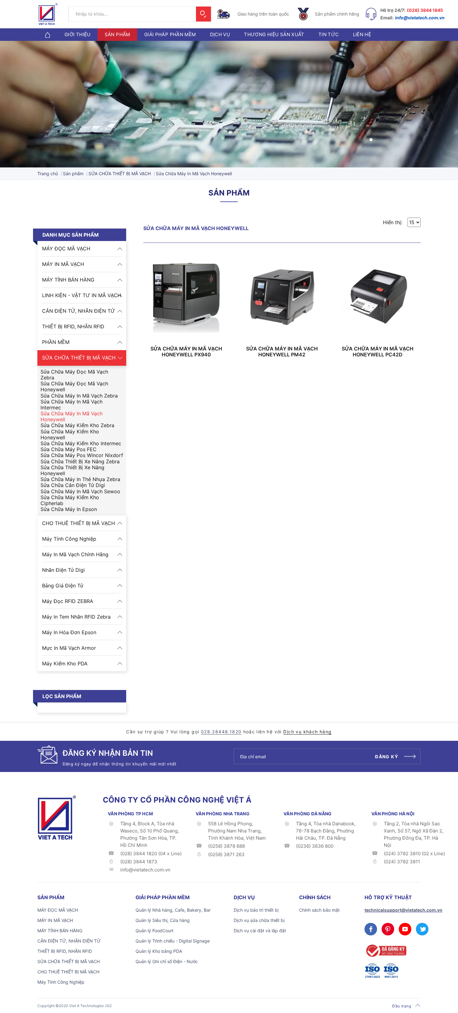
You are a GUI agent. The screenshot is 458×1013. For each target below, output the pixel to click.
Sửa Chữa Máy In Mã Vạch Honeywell (72, 416)
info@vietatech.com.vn (420, 17)
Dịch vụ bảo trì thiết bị (256, 910)
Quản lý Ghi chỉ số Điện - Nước (167, 961)
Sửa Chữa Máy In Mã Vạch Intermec (72, 405)
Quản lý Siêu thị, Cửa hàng (163, 920)
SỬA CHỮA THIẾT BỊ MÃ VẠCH (79, 358)
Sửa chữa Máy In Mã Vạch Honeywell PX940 (186, 352)
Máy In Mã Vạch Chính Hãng (75, 554)
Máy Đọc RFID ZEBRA (67, 601)
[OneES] (56, 817)
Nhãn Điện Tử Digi (63, 570)
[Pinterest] (388, 929)
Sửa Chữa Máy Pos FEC (69, 449)
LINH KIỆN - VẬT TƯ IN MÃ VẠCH (81, 295)
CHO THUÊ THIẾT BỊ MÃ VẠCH (78, 523)
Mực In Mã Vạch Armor (69, 648)
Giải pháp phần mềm (170, 34)
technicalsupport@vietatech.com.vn (403, 910)
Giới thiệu (77, 34)
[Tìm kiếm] (203, 14)
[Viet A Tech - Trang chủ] (48, 14)
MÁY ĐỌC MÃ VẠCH (66, 248)
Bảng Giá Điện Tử (62, 585)
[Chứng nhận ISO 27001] (372, 970)
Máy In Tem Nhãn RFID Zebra (76, 617)
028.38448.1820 (221, 731)
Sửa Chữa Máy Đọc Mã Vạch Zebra (74, 375)
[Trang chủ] (47, 34)
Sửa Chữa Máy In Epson (69, 509)
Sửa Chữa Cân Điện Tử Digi (73, 485)
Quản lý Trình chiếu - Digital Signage (173, 940)
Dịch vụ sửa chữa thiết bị (259, 920)
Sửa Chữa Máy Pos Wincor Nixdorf (82, 455)
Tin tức (328, 34)
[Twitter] (422, 929)
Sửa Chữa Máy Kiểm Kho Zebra (77, 425)
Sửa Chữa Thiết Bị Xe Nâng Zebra (80, 462)
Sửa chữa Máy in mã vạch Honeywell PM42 (282, 352)
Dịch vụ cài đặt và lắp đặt (260, 930)
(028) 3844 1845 (425, 10)
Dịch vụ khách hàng (307, 731)
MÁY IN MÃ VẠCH (63, 264)
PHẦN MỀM (55, 342)
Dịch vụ (220, 34)
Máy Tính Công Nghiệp (69, 539)
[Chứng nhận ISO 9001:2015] (391, 970)
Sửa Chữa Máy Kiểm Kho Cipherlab (70, 500)
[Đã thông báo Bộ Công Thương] (385, 951)
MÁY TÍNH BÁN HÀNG (68, 280)
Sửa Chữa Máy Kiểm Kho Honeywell (70, 435)
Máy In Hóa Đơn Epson (69, 632)
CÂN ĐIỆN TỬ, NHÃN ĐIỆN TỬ (78, 311)
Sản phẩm (117, 34)
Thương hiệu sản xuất (274, 34)
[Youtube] (405, 929)
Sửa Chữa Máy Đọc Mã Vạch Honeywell (74, 387)
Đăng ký (386, 756)
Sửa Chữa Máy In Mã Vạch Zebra (79, 396)
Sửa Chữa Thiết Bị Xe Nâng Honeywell (72, 470)
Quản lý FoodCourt (155, 930)
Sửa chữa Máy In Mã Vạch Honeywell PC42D (377, 352)
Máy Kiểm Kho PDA (65, 663)
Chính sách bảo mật (319, 910)
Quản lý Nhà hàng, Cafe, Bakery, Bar (173, 910)
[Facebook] (371, 929)
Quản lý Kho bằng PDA (159, 951)
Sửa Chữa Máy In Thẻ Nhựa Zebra (80, 479)
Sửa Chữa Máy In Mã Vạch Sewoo (80, 491)
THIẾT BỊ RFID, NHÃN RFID (73, 326)
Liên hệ (362, 34)
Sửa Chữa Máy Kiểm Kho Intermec (81, 443)
